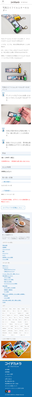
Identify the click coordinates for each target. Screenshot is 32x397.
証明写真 (6, 295)
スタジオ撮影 (7, 297)
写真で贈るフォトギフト (8, 275)
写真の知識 (5, 245)
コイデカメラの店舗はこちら (12, 207)
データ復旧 (6, 291)
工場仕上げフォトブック (9, 271)
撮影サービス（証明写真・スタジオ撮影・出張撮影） (14, 294)
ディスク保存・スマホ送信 (9, 287)
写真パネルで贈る (8, 281)
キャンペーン (5, 253)
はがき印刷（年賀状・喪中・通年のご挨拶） (12, 300)
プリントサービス (6, 249)
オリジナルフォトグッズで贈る (10, 283)
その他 (4, 302)
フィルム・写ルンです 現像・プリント (11, 273)
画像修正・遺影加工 (8, 289)
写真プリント (5, 265)
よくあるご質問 (9, 374)
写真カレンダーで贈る (8, 279)
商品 (3, 251)
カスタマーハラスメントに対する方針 (14, 388)
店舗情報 (4, 247)
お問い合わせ (8, 379)
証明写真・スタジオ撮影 (8, 257)
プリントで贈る (7, 277)
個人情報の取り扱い (10, 381)
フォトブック (5, 267)
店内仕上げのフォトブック (9, 269)
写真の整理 (5, 285)
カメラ (4, 255)
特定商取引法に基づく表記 (11, 383)
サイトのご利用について (11, 386)
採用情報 (7, 372)
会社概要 (7, 369)
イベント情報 (5, 259)
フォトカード (8, 376)
